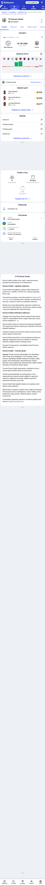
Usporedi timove (35, 82)
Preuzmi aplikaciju (32, 2)
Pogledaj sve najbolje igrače (21, 110)
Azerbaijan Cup (22, 12)
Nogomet (4, 12)
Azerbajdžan (12, 12)
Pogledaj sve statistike (21, 138)
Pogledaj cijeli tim (21, 199)
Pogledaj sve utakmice (21, 76)
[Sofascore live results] (8, 2)
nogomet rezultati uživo (16, 401)
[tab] (4, 27)
